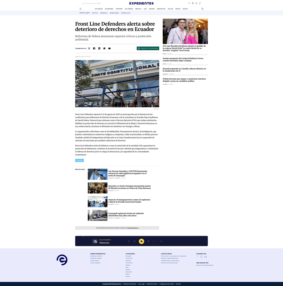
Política (95, 13)
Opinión (119, 9)
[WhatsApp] (104, 48)
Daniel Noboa (114, 13)
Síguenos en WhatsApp (149, 48)
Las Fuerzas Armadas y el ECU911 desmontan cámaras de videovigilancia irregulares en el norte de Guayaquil (127, 173)
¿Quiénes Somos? (96, 256)
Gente (178, 9)
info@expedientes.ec (133, 228)
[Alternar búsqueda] (202, 9)
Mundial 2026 (125, 13)
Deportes (161, 9)
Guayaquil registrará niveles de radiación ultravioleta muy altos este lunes (126, 214)
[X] (89, 48)
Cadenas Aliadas (96, 258)
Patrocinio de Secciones (169, 263)
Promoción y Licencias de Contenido (173, 256)
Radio (185, 9)
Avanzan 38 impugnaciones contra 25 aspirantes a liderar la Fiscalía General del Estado (129, 201)
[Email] (109, 48)
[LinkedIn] (99, 48)
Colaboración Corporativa (170, 260)
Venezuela (103, 13)
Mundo (152, 9)
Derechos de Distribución (169, 258)
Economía (109, 9)
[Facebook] (94, 48)
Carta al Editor (95, 263)
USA (145, 9)
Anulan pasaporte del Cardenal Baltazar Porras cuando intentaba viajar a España (183, 59)
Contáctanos (94, 260)
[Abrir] (80, 9)
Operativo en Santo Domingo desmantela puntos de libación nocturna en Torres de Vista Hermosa (129, 187)
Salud (170, 9)
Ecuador (99, 9)
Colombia (129, 9)
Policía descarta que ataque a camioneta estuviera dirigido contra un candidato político (184, 80)
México (138, 9)
